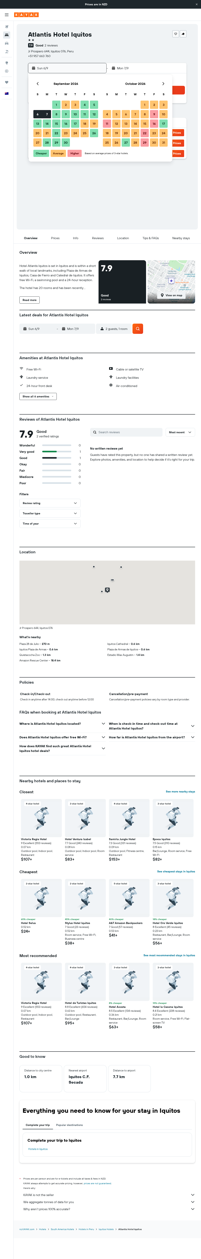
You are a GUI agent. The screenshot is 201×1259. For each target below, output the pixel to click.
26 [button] (94, 133)
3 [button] (75, 105)
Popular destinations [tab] (69, 1125)
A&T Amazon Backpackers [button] (126, 923)
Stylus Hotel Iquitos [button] (77, 923)
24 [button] (75, 133)
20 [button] (37, 133)
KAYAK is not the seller (38, 1195)
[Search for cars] (7, 43)
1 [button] (56, 105)
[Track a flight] (7, 71)
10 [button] (75, 114)
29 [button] (56, 142)
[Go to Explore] (7, 63)
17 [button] (75, 124)
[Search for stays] (7, 35)
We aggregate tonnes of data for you (48, 1202)
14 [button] (47, 124)
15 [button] (56, 124)
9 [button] (66, 114)
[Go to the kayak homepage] (26, 14)
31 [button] (163, 142)
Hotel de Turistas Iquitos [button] (80, 1003)
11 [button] (84, 114)
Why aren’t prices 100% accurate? (46, 1209)
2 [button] (66, 105)
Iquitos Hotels (106, 1229)
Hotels (42, 1229)
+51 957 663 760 (39, 56)
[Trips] (7, 82)
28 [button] (47, 142)
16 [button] (65, 124)
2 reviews (51, 45)
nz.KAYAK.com (26, 1229)
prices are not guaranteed (97, 1183)
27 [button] (37, 142)
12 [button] (94, 114)
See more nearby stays (180, 791)
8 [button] (56, 114)
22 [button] (56, 133)
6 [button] (37, 114)
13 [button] (37, 124)
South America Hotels (62, 1229)
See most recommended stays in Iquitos (169, 955)
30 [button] (66, 142)
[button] (196, 4)
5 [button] (94, 105)
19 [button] (94, 124)
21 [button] (47, 133)
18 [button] (84, 124)
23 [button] (66, 133)
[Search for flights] (7, 27)
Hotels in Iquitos (38, 1149)
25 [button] (84, 133)
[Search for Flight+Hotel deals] (7, 52)
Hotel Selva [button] (28, 923)
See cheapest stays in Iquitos (176, 871)
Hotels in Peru (86, 1229)
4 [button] (85, 105)
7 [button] (47, 114)
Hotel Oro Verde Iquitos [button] (168, 923)
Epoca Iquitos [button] (161, 839)
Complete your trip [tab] (38, 1125)
